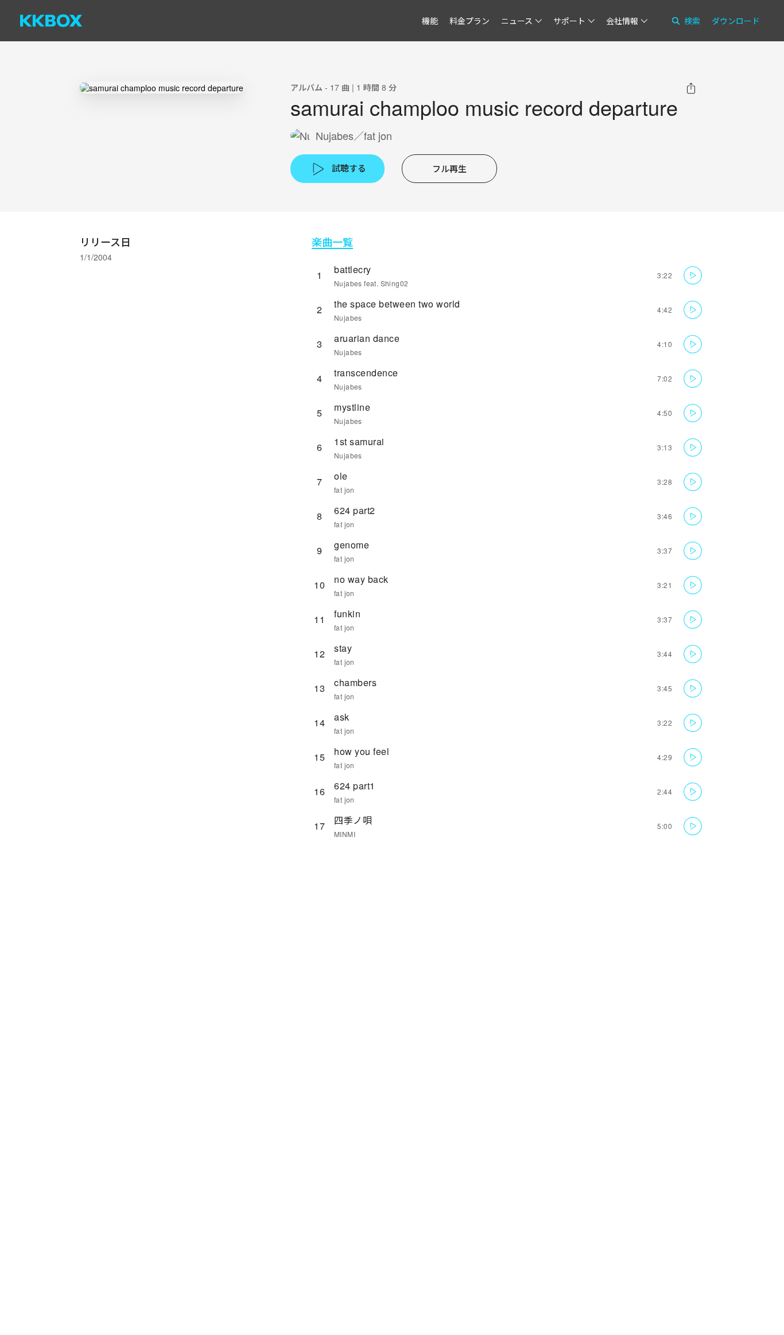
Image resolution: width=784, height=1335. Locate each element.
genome (351, 544)
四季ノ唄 (353, 820)
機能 (430, 20)
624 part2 (354, 510)
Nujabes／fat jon (354, 136)
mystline (352, 407)
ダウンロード (736, 20)
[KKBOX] (51, 20)
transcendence (366, 372)
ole (341, 475)
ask (342, 716)
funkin (347, 613)
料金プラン (469, 20)
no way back (361, 579)
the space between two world (397, 303)
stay (343, 648)
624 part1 (354, 785)
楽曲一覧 (332, 242)
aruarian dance (366, 338)
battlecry (352, 269)
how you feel (361, 751)
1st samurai (359, 441)
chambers (355, 682)
